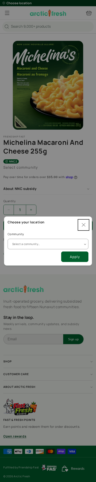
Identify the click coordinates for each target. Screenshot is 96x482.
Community (16, 234)
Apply (75, 256)
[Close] (83, 225)
